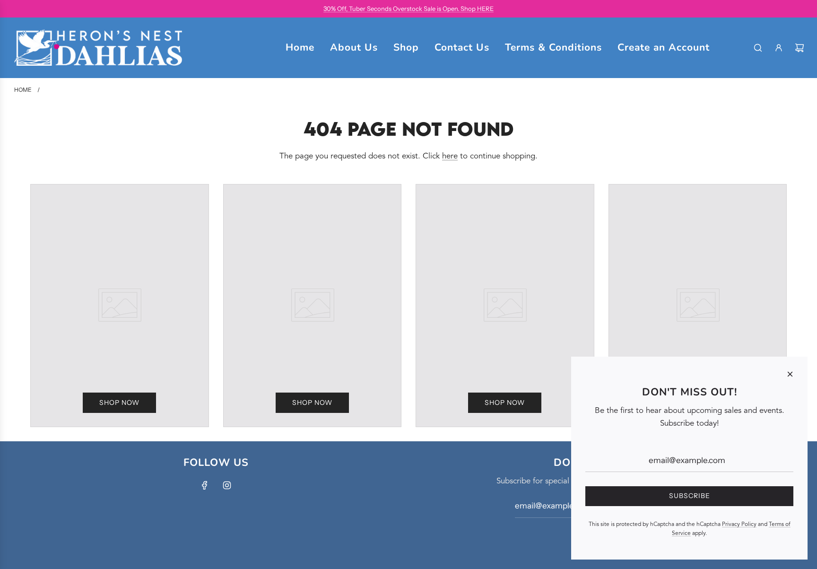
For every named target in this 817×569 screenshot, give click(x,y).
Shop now (119, 402)
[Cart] (799, 47)
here (450, 156)
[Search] (757, 47)
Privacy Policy (739, 524)
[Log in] (778, 47)
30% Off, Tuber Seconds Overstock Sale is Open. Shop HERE (408, 8)
